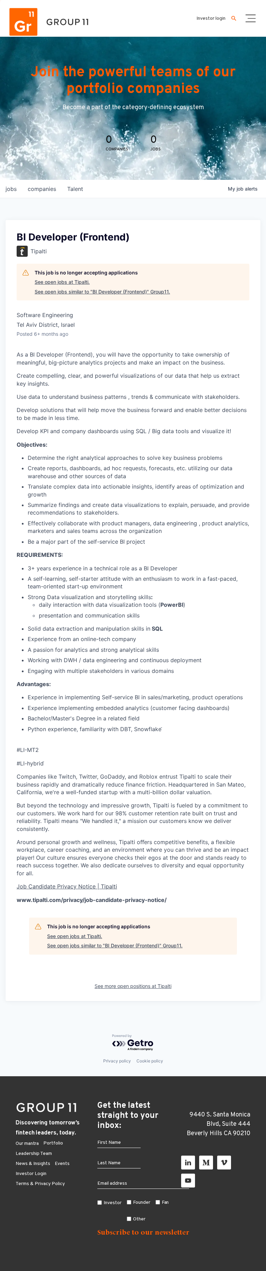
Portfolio (53, 1143)
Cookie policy (149, 1060)
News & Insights (33, 1164)
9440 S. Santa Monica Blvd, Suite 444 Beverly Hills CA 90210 (218, 1124)
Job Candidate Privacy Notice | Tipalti (67, 886)
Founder (141, 1203)
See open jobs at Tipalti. (62, 282)
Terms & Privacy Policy (40, 1184)
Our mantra (27, 1144)
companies (42, 188)
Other (139, 1219)
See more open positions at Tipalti (133, 986)
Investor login (210, 18)
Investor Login (31, 1174)
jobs (11, 188)
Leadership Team (34, 1154)
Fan (165, 1203)
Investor (113, 1203)
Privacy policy (117, 1060)
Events (62, 1164)
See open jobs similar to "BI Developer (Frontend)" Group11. (102, 292)
